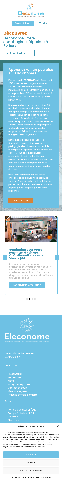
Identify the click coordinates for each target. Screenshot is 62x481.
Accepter (31, 454)
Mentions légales (43, 477)
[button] (57, 426)
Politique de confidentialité (21, 477)
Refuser (31, 462)
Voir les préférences (31, 470)
